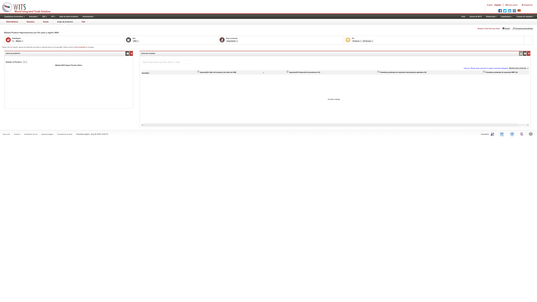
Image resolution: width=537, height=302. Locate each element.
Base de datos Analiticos (68, 16)
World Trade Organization (522, 134)
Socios (46, 21)
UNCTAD (502, 134)
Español (497, 5)
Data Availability (80, 47)
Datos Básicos (12, 21)
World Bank (531, 134)
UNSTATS (512, 134)
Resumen (30, 21)
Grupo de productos (65, 21)
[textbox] (167, 62)
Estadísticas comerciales (13, 16)
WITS (28, 7)
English (490, 5)
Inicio (463, 16)
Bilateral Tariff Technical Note (489, 28)
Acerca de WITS (476, 16)
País (83, 21)
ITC (493, 134)
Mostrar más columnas (518, 68)
